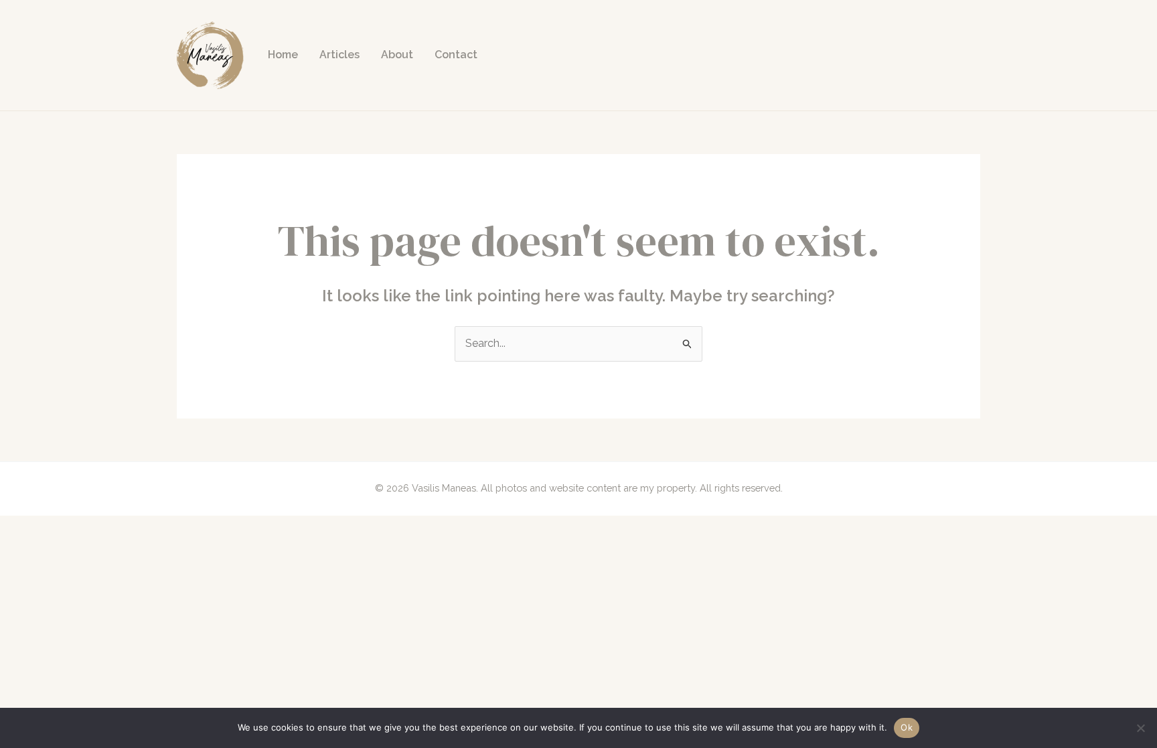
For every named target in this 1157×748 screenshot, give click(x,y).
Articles (339, 54)
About (397, 54)
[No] (1140, 728)
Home (283, 54)
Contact (456, 54)
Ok (907, 727)
